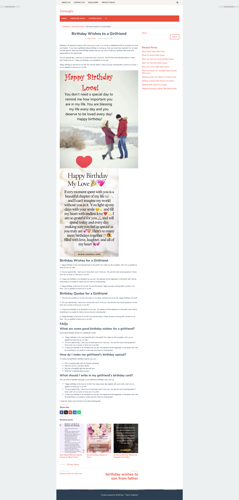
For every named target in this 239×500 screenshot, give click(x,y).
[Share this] (61, 412)
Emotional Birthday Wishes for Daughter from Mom (125, 456)
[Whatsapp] (79, 412)
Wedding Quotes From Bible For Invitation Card (159, 77)
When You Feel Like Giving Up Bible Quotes (158, 59)
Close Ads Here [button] (10, 7)
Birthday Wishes (73, 464)
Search (144, 33)
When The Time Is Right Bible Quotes (155, 67)
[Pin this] (70, 412)
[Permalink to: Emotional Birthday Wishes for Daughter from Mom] (126, 438)
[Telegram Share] (75, 412)
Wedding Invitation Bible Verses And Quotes (158, 81)
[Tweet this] (66, 412)
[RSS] (177, 2)
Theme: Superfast (131, 495)
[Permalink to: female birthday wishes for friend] (99, 438)
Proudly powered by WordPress (112, 495)
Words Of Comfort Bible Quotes (153, 55)
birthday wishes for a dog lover (71, 472)
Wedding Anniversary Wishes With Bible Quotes (159, 88)
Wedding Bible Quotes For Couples (154, 84)
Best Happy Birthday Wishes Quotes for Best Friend (71, 456)
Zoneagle (66, 11)
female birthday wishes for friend (97, 456)
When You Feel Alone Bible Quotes (154, 63)
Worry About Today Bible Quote (153, 51)
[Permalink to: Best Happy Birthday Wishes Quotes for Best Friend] (72, 438)
